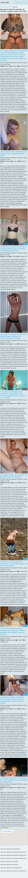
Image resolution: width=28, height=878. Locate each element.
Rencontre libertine (5, 7)
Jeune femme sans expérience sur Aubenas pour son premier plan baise (13, 154)
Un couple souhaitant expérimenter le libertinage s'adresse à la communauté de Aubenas (14, 336)
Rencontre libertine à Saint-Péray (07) (11, 868)
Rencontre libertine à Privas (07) (10, 864)
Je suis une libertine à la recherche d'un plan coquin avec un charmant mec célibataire (13, 780)
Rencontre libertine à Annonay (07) (10, 849)
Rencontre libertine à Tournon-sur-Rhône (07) (13, 871)
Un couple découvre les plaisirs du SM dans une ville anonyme (13, 476)
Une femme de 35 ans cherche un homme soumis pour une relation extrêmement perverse (13, 249)
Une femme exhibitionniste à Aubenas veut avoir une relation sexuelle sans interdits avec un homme (12, 631)
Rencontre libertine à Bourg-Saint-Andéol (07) (13, 852)
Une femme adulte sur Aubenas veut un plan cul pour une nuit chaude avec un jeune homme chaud (12, 700)
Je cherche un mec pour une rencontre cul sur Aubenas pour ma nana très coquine (14, 564)
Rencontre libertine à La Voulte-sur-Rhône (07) (14, 858)
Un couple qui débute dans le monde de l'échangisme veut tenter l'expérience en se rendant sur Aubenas (13, 395)
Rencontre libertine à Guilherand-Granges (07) (13, 855)
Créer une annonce (21, 2)
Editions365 (4, 2)
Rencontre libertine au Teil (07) (9, 861)
